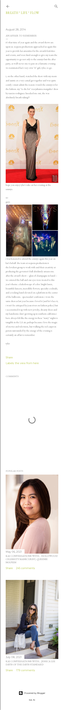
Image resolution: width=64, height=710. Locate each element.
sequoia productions (23, 46)
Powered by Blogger (34, 693)
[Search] (56, 5)
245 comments (25, 568)
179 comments (25, 670)
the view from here (27, 363)
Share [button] (9, 357)
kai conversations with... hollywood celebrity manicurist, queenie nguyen (32, 559)
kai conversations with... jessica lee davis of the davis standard (30, 663)
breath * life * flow (22, 13)
